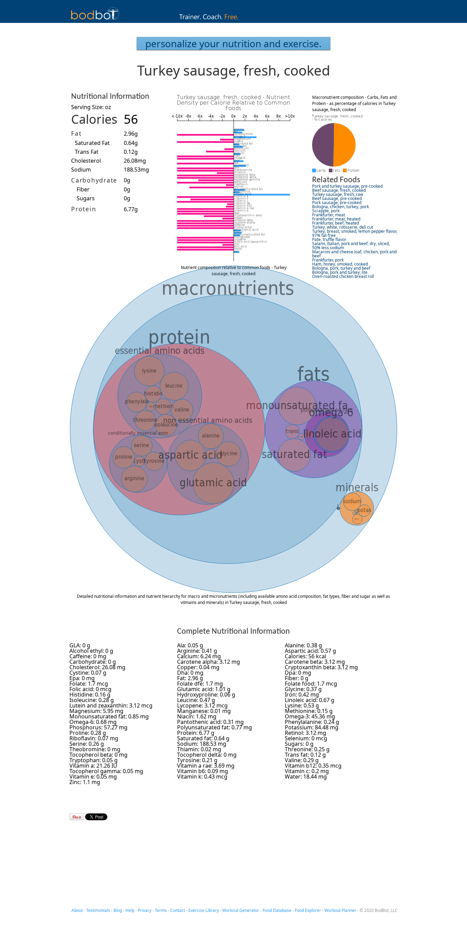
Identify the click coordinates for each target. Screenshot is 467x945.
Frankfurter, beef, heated (335, 223)
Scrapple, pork (325, 211)
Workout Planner (340, 910)
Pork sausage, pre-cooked (336, 202)
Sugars (86, 198)
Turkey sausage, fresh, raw (337, 194)
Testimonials (98, 910)
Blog (118, 910)
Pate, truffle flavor (329, 239)
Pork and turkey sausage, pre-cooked (347, 186)
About (77, 910)
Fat (76, 133)
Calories (94, 119)
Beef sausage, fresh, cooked (339, 190)
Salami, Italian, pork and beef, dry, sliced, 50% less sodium (351, 246)
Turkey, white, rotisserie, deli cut (342, 227)
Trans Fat (86, 152)
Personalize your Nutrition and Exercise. (233, 43)
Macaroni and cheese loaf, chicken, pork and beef (354, 254)
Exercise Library (203, 910)
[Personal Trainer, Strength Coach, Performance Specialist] (234, 21)
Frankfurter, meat (328, 215)
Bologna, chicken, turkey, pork (340, 207)
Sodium (81, 169)
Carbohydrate (94, 180)
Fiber (83, 189)
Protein (83, 209)
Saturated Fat (92, 143)
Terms (161, 910)
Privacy (144, 910)
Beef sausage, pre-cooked (337, 198)
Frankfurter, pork (328, 260)
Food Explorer (308, 910)
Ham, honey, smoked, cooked (340, 264)
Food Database (277, 910)
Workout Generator (240, 910)
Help (129, 910)
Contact (177, 910)
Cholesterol (86, 160)
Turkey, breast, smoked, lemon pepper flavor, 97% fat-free (354, 233)
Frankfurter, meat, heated (336, 219)
